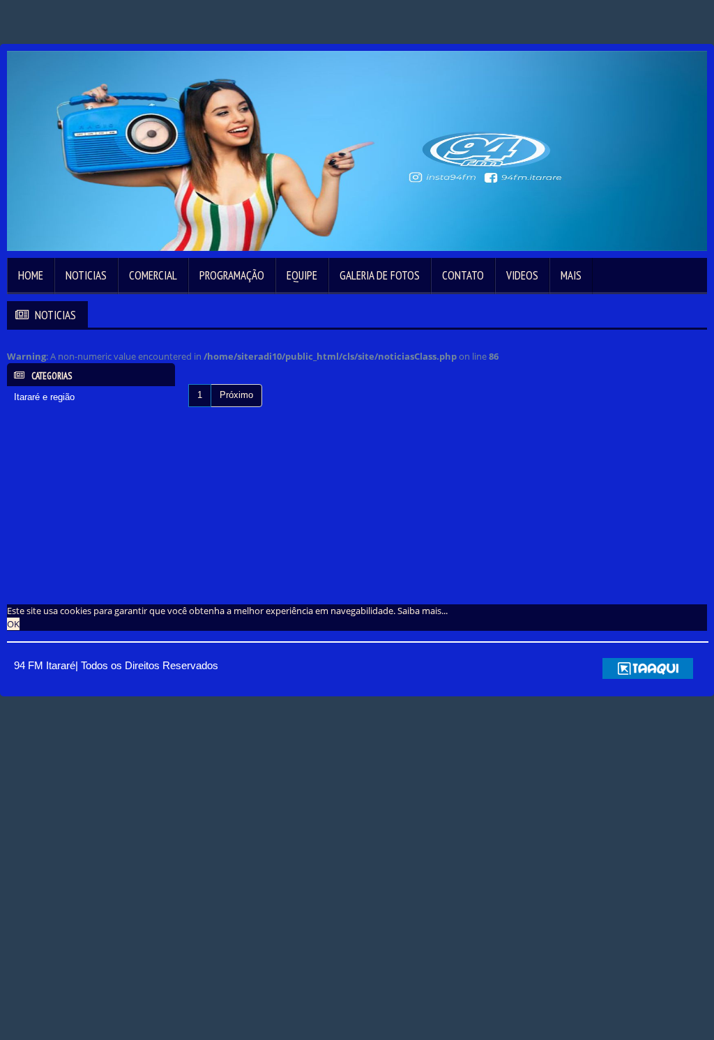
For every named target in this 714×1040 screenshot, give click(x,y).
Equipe (302, 275)
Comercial (153, 275)
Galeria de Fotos (380, 275)
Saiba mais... (422, 610)
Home (30, 275)
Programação (231, 275)
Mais (571, 275)
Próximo (236, 395)
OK (13, 624)
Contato (463, 275)
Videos (522, 275)
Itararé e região (44, 397)
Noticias (86, 275)
